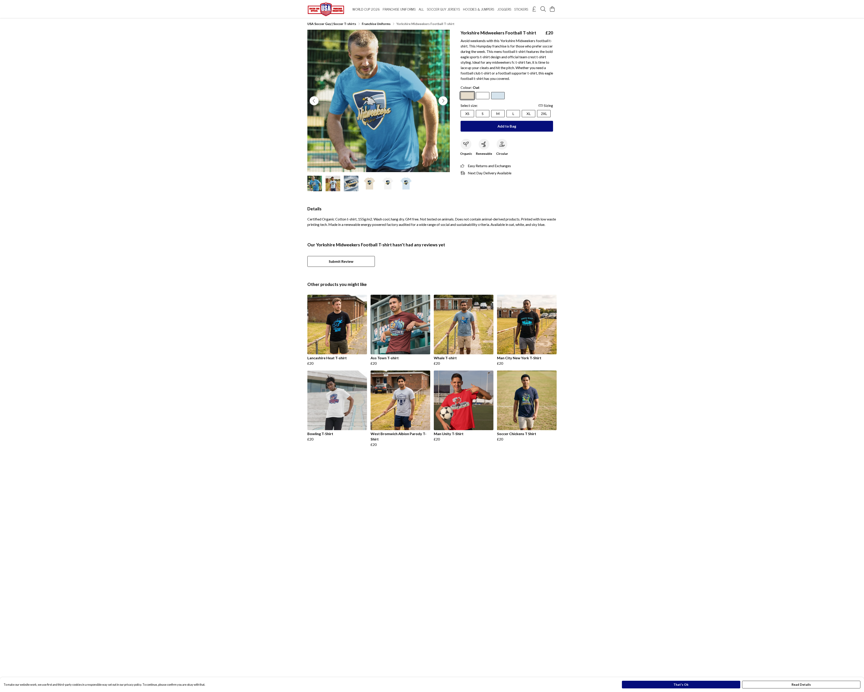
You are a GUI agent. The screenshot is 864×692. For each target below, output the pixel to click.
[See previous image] (314, 100)
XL (528, 113)
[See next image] (443, 100)
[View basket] (552, 8)
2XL (544, 113)
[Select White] (482, 95)
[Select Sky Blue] (498, 95)
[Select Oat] (467, 95)
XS (467, 113)
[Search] (543, 8)
